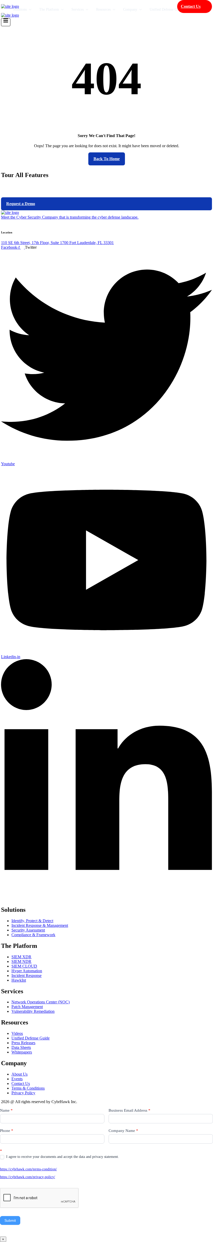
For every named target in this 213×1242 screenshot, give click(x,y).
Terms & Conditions (28, 1088)
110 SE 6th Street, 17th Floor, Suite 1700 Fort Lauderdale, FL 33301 (57, 242)
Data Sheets (21, 1047)
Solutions (20, 9)
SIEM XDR (21, 957)
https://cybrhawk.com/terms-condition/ (28, 1169)
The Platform (49, 9)
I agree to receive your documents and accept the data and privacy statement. (62, 1157)
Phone (6, 1131)
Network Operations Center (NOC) (40, 1002)
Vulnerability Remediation (33, 1011)
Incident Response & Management (39, 925)
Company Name (123, 1131)
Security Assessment (28, 930)
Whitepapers (21, 1052)
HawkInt (18, 980)
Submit (10, 1220)
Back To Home (107, 159)
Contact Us (191, 6)
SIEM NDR (21, 961)
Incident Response (26, 975)
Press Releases (23, 1043)
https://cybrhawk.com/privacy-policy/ (27, 1177)
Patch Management (27, 1006)
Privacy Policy (23, 1093)
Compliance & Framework (33, 935)
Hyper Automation (26, 971)
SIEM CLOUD (24, 966)
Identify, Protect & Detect (32, 921)
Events (17, 1079)
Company (130, 9)
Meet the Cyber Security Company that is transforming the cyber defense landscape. (69, 217)
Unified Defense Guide (166, 9)
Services (77, 9)
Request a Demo (20, 203)
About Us (19, 1074)
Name (6, 1110)
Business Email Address (129, 1110)
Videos (17, 1033)
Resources (103, 9)
